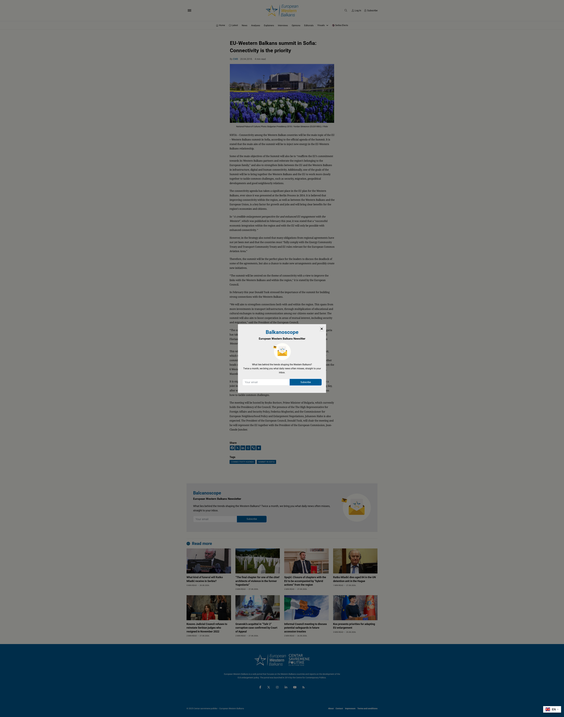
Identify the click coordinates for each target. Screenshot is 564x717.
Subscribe (306, 382)
